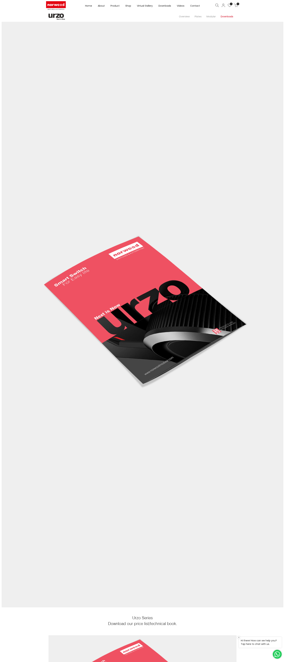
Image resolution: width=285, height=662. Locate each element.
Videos (180, 5)
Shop (128, 5)
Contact (195, 5)
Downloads (164, 5)
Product (115, 5)
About (101, 5)
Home (88, 5)
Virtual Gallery (145, 5)
